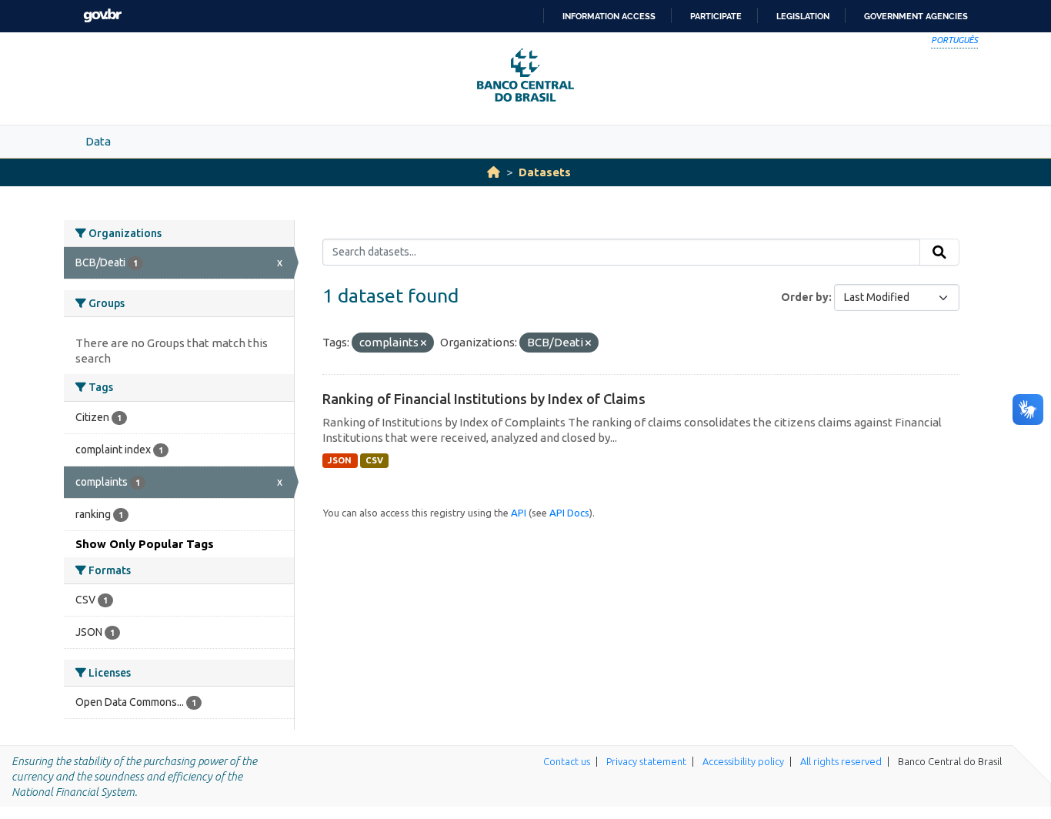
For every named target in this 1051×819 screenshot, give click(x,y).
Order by (805, 297)
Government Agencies (916, 16)
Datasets (545, 172)
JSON (340, 460)
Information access (609, 16)
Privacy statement (646, 761)
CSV (374, 460)
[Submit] (939, 252)
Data (98, 141)
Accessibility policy (743, 761)
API (518, 512)
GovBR (102, 15)
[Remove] (423, 343)
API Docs (569, 512)
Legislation (802, 16)
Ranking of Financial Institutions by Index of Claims (484, 398)
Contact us (566, 761)
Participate (716, 16)
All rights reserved (841, 761)
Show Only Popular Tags (144, 543)
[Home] (493, 172)
